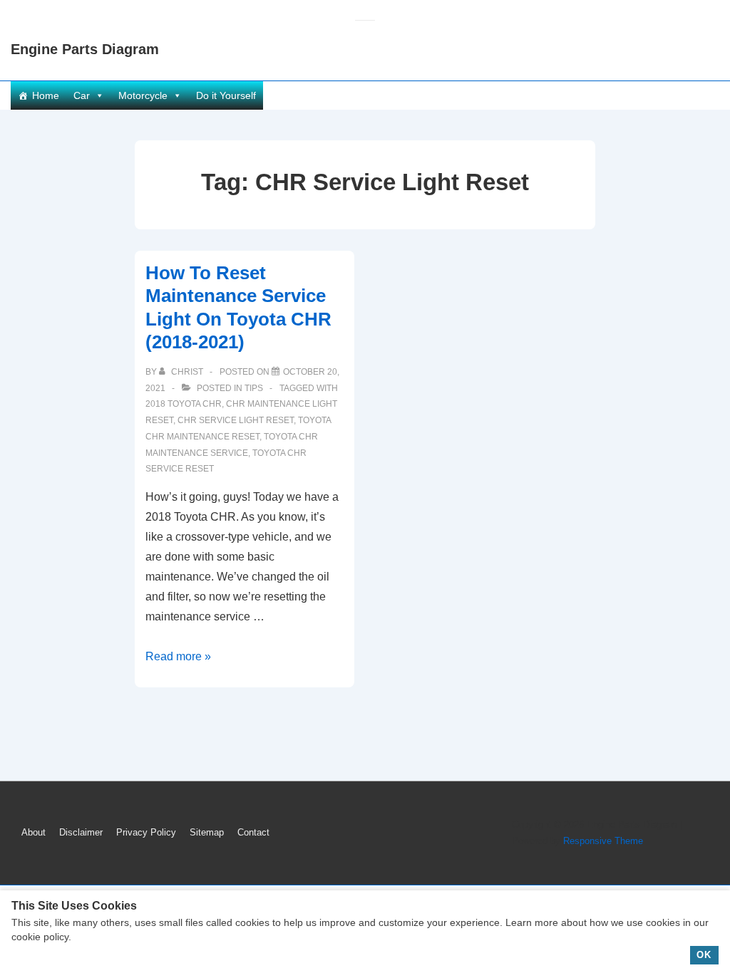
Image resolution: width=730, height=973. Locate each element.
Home (45, 95)
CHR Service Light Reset (236, 420)
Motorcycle (143, 95)
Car (81, 95)
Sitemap (207, 832)
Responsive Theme (603, 841)
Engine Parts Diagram (85, 49)
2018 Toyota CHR (183, 404)
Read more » (178, 656)
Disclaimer (81, 832)
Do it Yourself (226, 95)
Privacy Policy (146, 832)
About (33, 832)
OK (703, 954)
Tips (254, 388)
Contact (253, 832)
